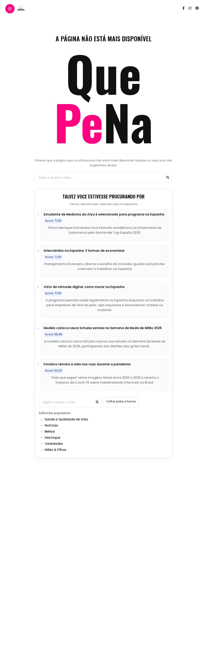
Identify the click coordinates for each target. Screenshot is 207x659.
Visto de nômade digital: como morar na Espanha (84, 287)
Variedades (54, 443)
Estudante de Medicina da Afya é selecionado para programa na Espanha (104, 214)
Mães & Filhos (55, 450)
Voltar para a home (121, 401)
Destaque (52, 437)
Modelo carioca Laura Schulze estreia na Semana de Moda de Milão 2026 (103, 328)
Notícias (51, 425)
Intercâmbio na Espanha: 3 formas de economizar (84, 250)
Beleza (50, 431)
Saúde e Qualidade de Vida (66, 419)
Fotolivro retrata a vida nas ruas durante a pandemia (87, 364)
